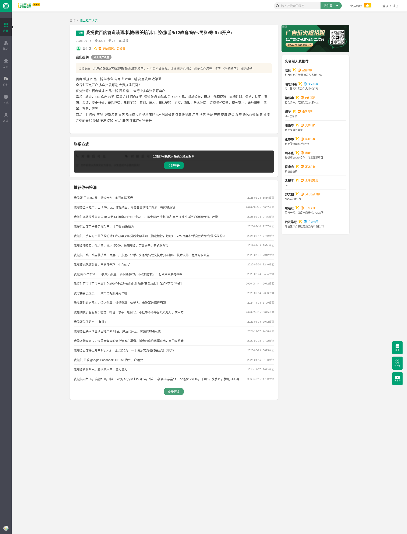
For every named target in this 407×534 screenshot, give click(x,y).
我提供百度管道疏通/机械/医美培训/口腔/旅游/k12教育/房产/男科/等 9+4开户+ (159, 32)
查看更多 (174, 391)
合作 (72, 20)
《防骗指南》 (231, 68)
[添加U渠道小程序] (6, 528)
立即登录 (174, 165)
